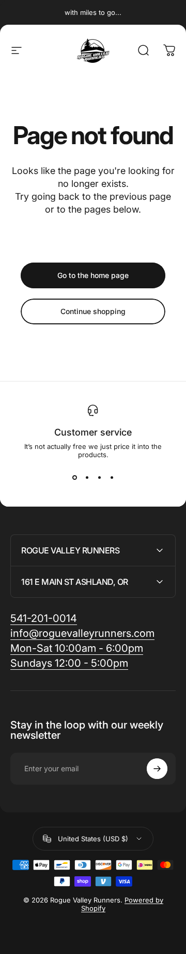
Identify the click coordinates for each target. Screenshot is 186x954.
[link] (76, 648)
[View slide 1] (74, 477)
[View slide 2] (87, 477)
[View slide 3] (99, 477)
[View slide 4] (111, 477)
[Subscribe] (157, 768)
